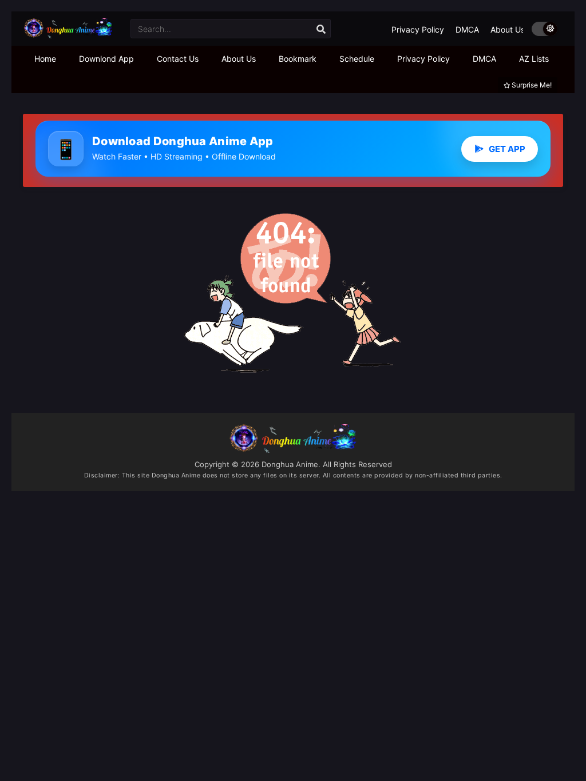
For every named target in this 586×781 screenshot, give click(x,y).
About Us (507, 29)
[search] (321, 29)
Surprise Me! (531, 85)
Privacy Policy (417, 29)
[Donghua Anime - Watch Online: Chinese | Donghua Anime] (68, 35)
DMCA (467, 29)
